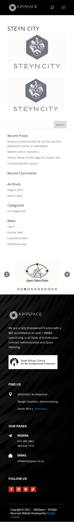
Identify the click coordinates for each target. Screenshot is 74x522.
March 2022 (14, 195)
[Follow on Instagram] (18, 489)
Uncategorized (16, 211)
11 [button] (52, 289)
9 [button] (45, 289)
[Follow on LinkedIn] (26, 489)
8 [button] (42, 289)
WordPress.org (16, 244)
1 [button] (18, 289)
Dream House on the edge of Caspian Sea (33, 157)
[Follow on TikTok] (33, 489)
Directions (41, 408)
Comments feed (17, 238)
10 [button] (49, 289)
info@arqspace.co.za (30, 461)
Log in (11, 226)
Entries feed (15, 232)
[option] (37, 272)
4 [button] (28, 289)
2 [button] (21, 289)
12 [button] (56, 289)
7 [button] (39, 289)
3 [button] (25, 289)
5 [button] (32, 289)
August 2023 (15, 190)
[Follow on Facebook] (11, 489)
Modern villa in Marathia (23, 151)
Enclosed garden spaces (22, 163)
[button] (7, 274)
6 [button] (35, 289)
